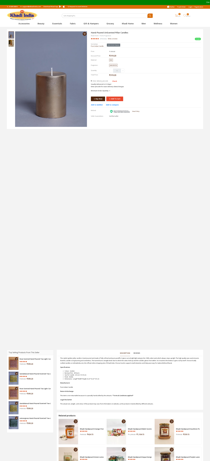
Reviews (137, 353)
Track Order (181, 7)
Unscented (113, 65)
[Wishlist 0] (184, 15)
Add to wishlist (97, 105)
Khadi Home (128, 23)
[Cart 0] (176, 15)
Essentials (57, 23)
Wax (111, 60)
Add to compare (112, 105)
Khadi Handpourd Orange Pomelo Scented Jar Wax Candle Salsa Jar (92, 429)
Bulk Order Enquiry (113, 45)
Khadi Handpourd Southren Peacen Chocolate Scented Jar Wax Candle (188, 429)
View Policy (135, 111)
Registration (198, 7)
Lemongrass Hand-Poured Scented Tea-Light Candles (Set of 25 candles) (35, 418)
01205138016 (13, 7)
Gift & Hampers (91, 23)
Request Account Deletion (78, 7)
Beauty (41, 23)
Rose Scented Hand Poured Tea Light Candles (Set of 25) (35, 359)
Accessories (24, 23)
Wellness (158, 23)
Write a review (112, 39)
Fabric (73, 23)
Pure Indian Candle (97, 46)
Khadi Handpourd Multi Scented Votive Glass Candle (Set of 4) (140, 429)
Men (144, 23)
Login (190, 7)
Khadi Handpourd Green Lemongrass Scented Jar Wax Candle (92, 457)
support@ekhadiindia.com (31, 7)
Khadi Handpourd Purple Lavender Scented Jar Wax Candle (188, 457)
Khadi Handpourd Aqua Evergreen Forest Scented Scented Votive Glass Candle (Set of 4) (140, 457)
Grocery (110, 23)
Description (125, 353)
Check (114, 81)
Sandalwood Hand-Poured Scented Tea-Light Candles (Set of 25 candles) (35, 374)
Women (173, 23)
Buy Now (98, 99)
